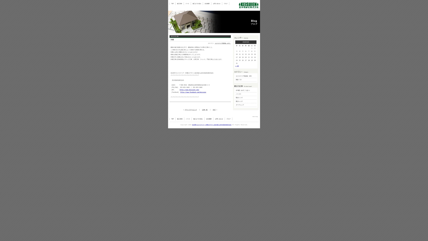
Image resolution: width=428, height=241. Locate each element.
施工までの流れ (197, 3)
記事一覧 (205, 110)
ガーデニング (240, 105)
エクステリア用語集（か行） (223, 43)
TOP (172, 3)
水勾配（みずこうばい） (243, 90)
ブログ (225, 3)
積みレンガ (239, 97)
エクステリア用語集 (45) (244, 76)
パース (187, 3)
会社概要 (207, 3)
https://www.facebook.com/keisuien (193, 92)
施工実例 (179, 3)
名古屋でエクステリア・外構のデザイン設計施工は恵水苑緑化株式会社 (211, 125)
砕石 (214, 110)
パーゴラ (238, 94)
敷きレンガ (239, 101)
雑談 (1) (239, 79)
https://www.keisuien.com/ (189, 90)
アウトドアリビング (191, 110)
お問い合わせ (216, 3)
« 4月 (237, 66)
